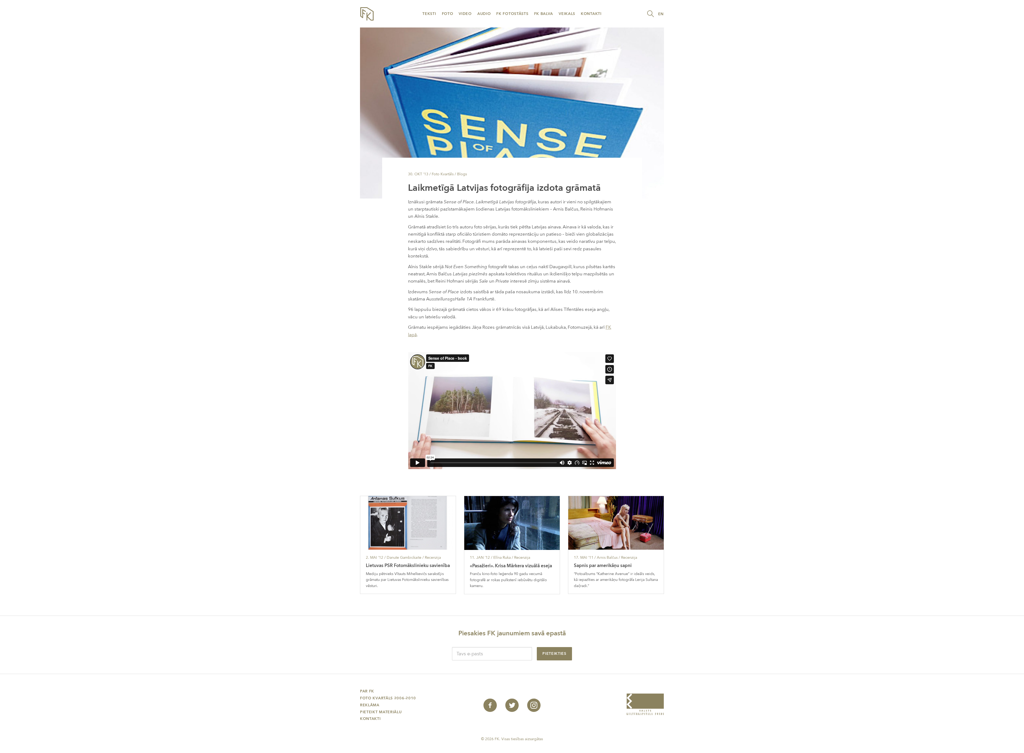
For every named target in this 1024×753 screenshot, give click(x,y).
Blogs (462, 174)
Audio (484, 13)
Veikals (567, 13)
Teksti (429, 13)
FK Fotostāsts (512, 13)
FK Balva (543, 13)
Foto (447, 13)
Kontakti (591, 13)
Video (465, 13)
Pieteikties (554, 653)
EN (661, 14)
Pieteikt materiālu (381, 712)
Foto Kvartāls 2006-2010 (388, 698)
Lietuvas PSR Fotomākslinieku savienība (408, 565)
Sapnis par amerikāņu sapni (603, 565)
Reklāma (369, 705)
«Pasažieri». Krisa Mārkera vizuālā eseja (511, 566)
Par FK (367, 691)
